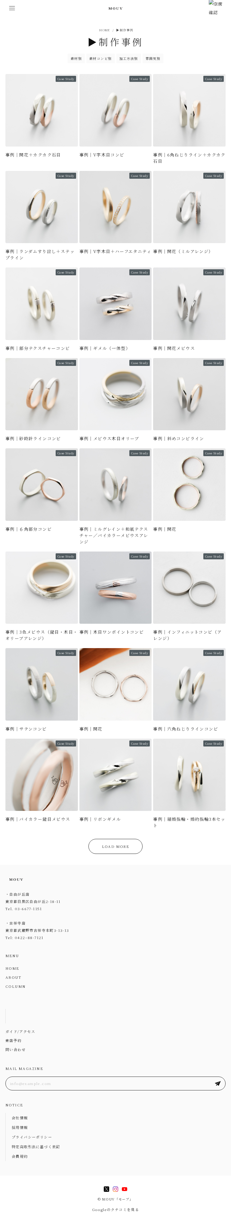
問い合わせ (15, 1049)
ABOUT (13, 977)
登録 (217, 1083)
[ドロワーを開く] (12, 8)
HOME (12, 968)
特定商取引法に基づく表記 (36, 1146)
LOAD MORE (115, 846)
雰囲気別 (153, 58)
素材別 (76, 58)
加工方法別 (128, 58)
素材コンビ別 (100, 58)
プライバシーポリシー (32, 1136)
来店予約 (13, 1040)
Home (104, 30)
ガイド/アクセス (20, 1031)
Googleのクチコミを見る (115, 1209)
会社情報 (20, 1117)
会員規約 (20, 1156)
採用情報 (20, 1127)
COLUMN (15, 986)
